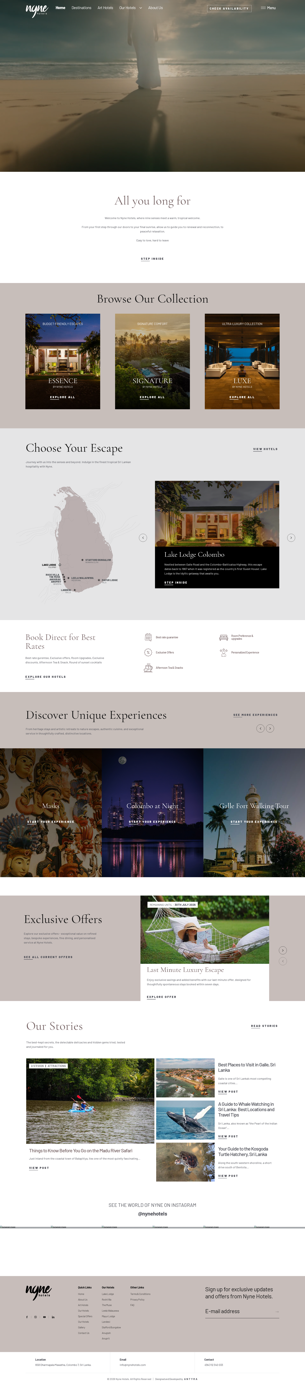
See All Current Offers (48, 957)
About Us (155, 7)
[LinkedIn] (53, 1317)
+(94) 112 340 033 (213, 1364)
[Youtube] (44, 1317)
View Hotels (265, 449)
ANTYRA (191, 1378)
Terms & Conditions (140, 1293)
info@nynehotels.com (133, 1364)
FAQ (132, 1304)
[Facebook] (27, 1317)
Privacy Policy (137, 1299)
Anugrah (106, 1332)
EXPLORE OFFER (162, 997)
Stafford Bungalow (111, 1327)
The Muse (107, 1304)
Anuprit (106, 1338)
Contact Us (83, 1332)
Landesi (106, 1321)
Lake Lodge (108, 1293)
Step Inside (152, 258)
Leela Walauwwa (110, 1310)
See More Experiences (255, 714)
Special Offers (85, 1316)
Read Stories (264, 1026)
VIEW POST (39, 1167)
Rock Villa (106, 1299)
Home (60, 7)
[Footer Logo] (39, 1293)
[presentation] (143, 538)
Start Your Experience (50, 821)
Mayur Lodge (108, 1316)
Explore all (62, 397)
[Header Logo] (37, 11)
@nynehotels (152, 1213)
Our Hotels (127, 7)
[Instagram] (35, 1317)
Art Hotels (105, 7)
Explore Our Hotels (45, 676)
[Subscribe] (277, 1311)
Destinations (81, 7)
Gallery (81, 1327)
